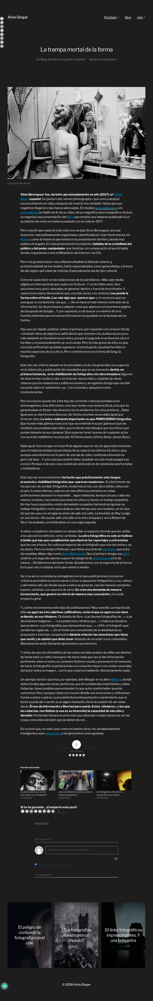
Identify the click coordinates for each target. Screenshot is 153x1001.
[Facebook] (23, 811)
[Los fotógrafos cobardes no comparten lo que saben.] (113, 780)
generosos (53, 733)
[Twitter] (27, 811)
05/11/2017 (42, 823)
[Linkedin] (40, 811)
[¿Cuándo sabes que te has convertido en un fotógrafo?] (37, 780)
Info (140, 17)
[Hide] (1, 51)
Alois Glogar (18, 17)
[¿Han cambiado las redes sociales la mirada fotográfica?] (75, 780)
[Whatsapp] (31, 811)
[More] (53, 811)
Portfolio (110, 17)
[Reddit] (2, 42)
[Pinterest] (44, 811)
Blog (128, 17)
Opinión (80, 59)
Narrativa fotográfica (61, 59)
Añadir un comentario (102, 59)
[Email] (49, 811)
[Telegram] (36, 811)
